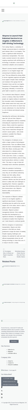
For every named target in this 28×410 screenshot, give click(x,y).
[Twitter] (14, 391)
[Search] (25, 10)
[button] (7, 378)
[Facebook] (14, 387)
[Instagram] (14, 397)
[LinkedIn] (14, 394)
